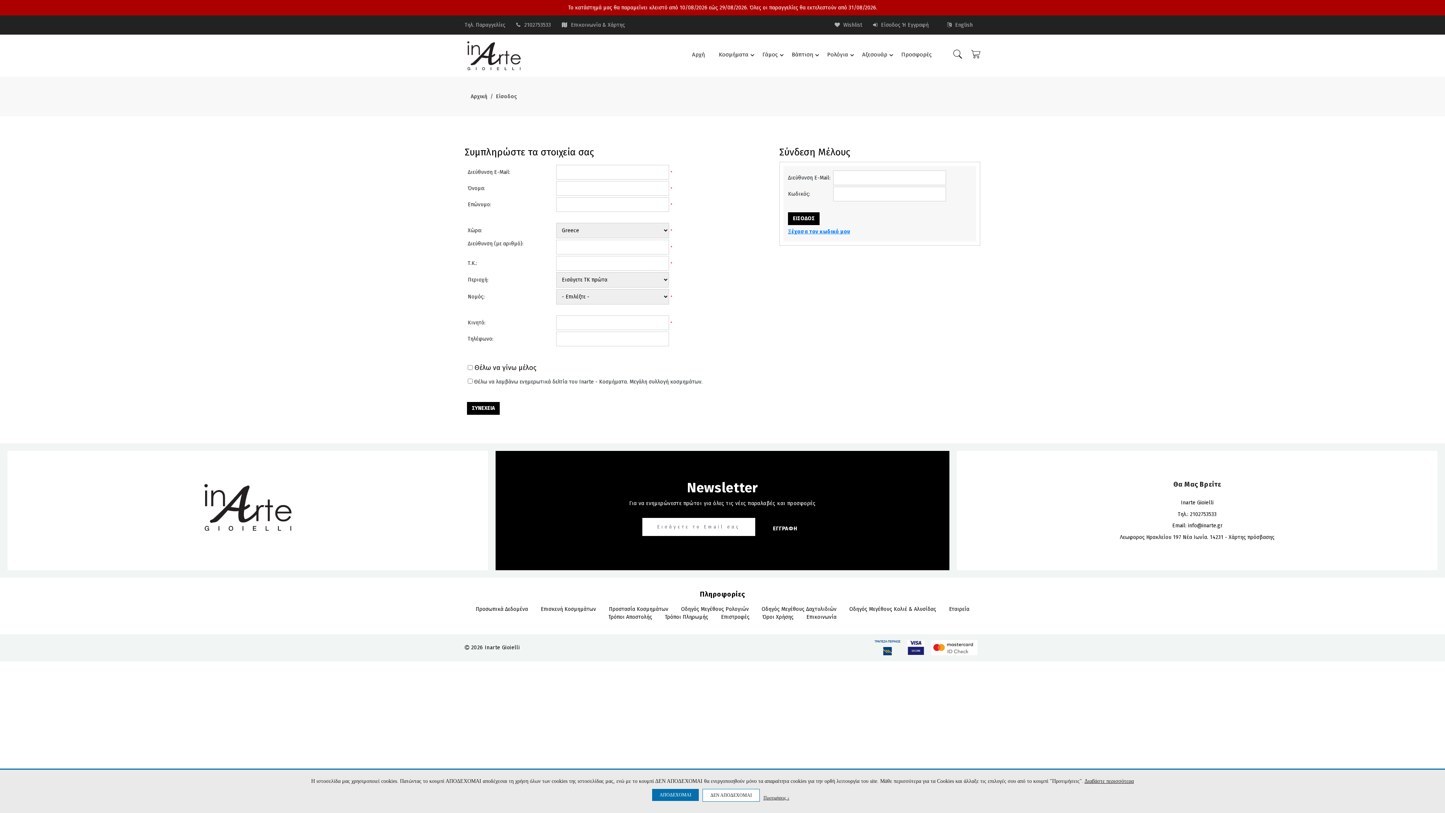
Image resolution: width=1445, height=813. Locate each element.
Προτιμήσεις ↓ (776, 797)
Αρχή (698, 54)
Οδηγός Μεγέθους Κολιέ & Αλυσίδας (892, 609)
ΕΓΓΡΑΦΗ (785, 528)
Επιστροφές (735, 617)
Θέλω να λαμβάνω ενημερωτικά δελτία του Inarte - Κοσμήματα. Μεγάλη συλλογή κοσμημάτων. (588, 382)
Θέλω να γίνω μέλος (505, 368)
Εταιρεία (959, 609)
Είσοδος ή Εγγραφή (904, 25)
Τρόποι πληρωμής (686, 617)
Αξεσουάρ (874, 54)
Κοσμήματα (733, 54)
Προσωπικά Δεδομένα (502, 609)
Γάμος (770, 54)
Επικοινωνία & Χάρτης (598, 25)
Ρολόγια (837, 54)
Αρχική (479, 96)
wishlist (852, 25)
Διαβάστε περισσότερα (1109, 781)
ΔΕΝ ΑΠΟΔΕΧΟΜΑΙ (731, 795)
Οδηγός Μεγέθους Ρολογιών (715, 609)
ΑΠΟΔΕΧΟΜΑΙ (675, 795)
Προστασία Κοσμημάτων (638, 609)
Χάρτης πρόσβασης (1252, 537)
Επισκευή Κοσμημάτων (568, 609)
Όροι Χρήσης (778, 617)
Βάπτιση (802, 54)
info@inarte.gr (1205, 525)
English (963, 25)
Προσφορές (916, 54)
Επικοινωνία (821, 617)
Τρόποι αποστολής (630, 617)
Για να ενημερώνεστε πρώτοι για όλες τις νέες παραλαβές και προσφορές (722, 503)
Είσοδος (506, 96)
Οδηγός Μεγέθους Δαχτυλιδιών (799, 609)
